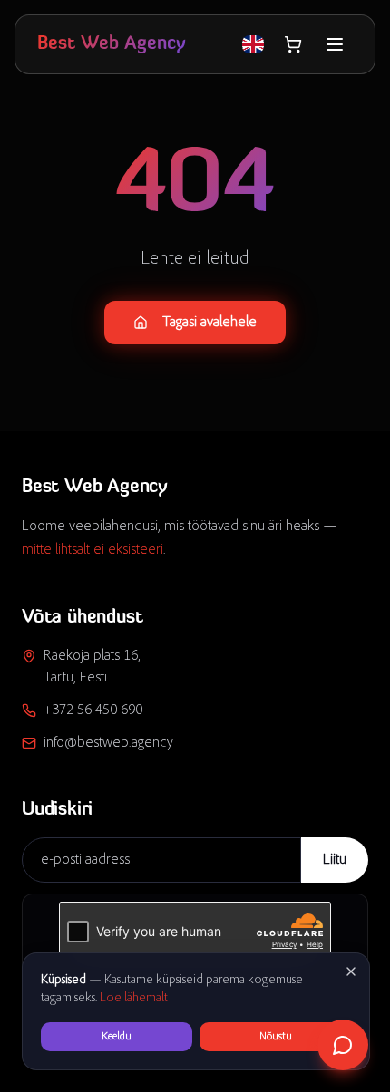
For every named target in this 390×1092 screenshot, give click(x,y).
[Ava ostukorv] (293, 44)
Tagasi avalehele (209, 322)
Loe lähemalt (134, 998)
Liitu (334, 860)
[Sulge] (351, 971)
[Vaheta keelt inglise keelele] (253, 44)
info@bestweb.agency (108, 743)
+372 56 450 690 (93, 710)
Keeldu (117, 1036)
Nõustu (275, 1036)
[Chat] (342, 1045)
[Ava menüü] (335, 44)
